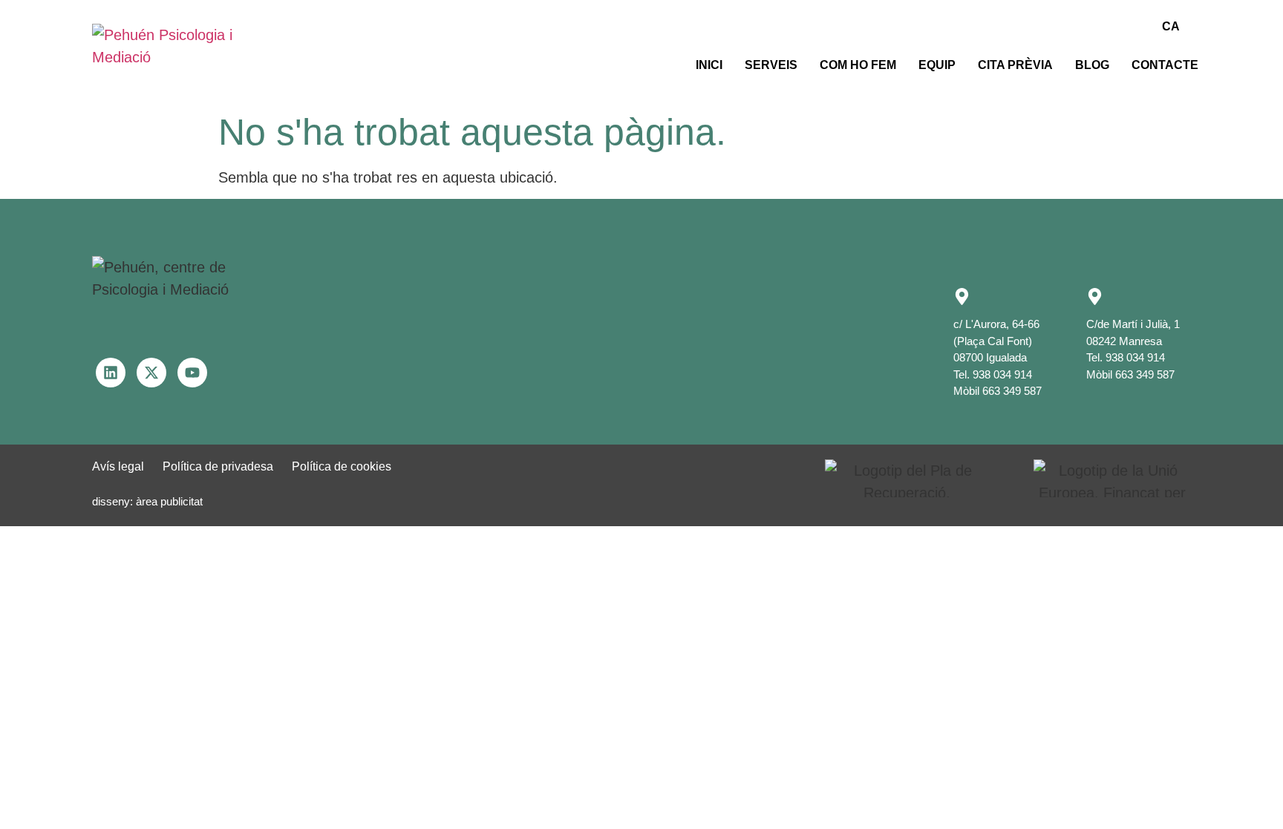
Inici (709, 65)
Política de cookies (341, 466)
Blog (1092, 65)
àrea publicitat (169, 501)
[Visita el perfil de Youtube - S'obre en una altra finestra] (192, 372)
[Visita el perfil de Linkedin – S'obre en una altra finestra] (110, 372)
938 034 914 (1002, 374)
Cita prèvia (1015, 65)
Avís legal (118, 466)
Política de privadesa (218, 466)
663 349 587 (1012, 390)
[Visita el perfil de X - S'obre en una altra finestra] (151, 372)
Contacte (1165, 65)
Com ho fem (858, 65)
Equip (937, 65)
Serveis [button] (771, 65)
